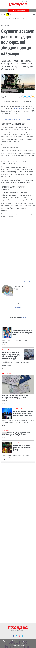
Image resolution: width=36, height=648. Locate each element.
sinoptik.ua (24, 317)
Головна (7, 18)
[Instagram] (24, 2)
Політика (25, 18)
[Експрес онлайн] (18, 5)
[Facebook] (13, 636)
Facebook (27, 282)
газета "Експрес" (18, 109)
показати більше (18, 465)
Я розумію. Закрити (18, 645)
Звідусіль (16, 18)
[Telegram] (26, 2)
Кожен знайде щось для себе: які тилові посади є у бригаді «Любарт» (16, 434)
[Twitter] (22, 2)
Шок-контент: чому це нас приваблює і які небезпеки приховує (21, 447)
